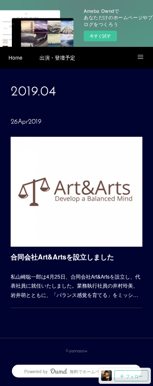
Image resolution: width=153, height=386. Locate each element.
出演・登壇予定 (57, 57)
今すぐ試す (100, 36)
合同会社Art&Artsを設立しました (62, 257)
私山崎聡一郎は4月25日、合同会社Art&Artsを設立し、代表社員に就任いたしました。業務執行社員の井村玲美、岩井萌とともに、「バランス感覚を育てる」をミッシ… (75, 285)
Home (15, 57)
